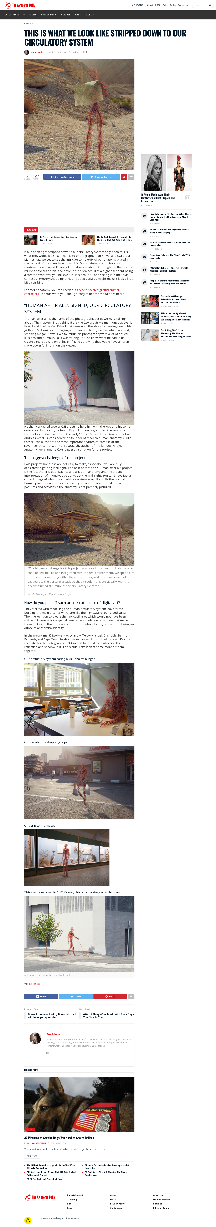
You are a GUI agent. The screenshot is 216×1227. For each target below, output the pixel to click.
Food (69, 1208)
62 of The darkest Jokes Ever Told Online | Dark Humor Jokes (170, 244)
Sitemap (157, 1203)
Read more (32, 1156)
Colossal (34, 984)
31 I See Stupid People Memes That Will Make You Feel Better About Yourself (51, 1173)
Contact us (183, 5)
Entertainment (14, 14)
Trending (73, 52)
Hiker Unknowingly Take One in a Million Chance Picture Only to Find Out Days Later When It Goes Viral (170, 216)
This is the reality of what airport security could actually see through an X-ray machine (176, 316)
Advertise (158, 1195)
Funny (32, 14)
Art (77, 14)
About (150, 5)
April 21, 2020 (55, 52)
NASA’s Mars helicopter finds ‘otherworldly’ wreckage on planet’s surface (169, 269)
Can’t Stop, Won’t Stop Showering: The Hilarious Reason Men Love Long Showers (176, 333)
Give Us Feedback (162, 1199)
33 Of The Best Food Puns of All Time (44, 1179)
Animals (65, 14)
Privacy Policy (169, 5)
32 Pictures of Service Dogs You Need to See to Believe (58, 238)
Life (69, 1203)
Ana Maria (38, 52)
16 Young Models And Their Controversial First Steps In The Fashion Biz (158, 198)
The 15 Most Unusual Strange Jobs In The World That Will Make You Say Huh (114, 238)
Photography (48, 14)
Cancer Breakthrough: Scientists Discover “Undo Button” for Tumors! (173, 299)
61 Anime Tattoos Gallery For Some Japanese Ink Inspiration (107, 1167)
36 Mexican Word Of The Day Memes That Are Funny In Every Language (169, 231)
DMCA (157, 5)
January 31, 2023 (105, 243)
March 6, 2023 (47, 243)
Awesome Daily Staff (36, 1143)
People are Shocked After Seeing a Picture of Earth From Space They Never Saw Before (170, 282)
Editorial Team (161, 1208)
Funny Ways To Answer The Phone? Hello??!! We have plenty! (170, 256)
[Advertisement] (79, 205)
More (89, 14)
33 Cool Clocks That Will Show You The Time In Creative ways (106, 1173)
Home (26, 23)
